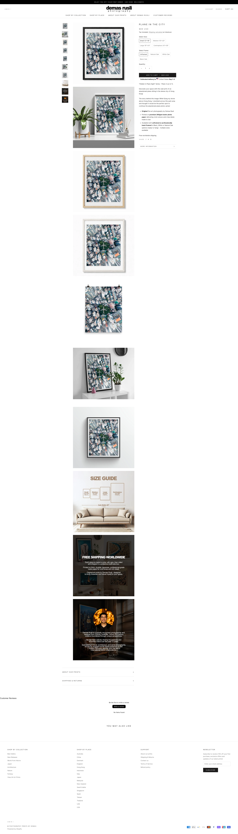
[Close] (142, 406)
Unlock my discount (119, 425)
